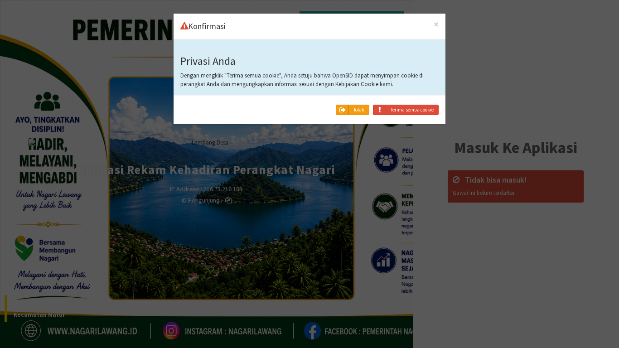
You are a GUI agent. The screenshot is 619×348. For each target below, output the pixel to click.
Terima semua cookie (412, 109)
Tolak (358, 109)
